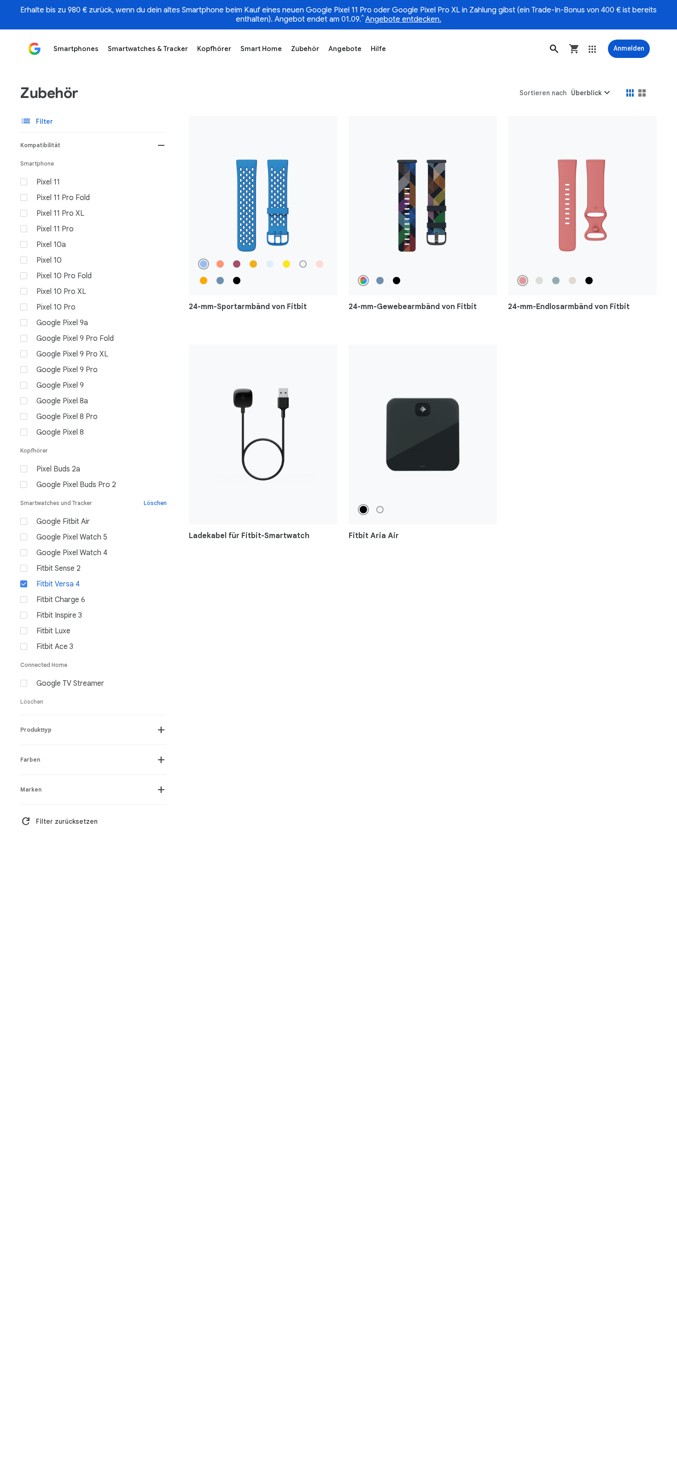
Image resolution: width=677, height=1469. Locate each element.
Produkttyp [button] (36, 729)
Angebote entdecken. (403, 19)
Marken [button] (30, 789)
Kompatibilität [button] (40, 145)
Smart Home (261, 49)
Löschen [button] (155, 502)
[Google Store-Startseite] (34, 48)
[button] (554, 48)
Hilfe (378, 49)
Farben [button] (30, 759)
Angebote (345, 49)
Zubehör (305, 49)
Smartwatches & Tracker (148, 49)
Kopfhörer (214, 49)
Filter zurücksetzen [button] (59, 821)
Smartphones (76, 49)
